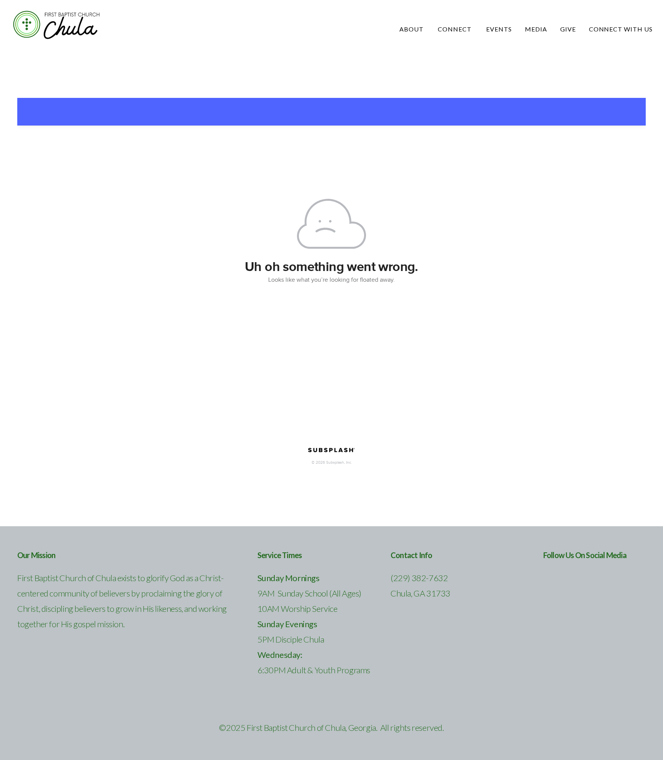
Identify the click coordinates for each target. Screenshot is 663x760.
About (412, 29)
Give (568, 29)
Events (499, 29)
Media (536, 29)
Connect (455, 29)
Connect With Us (621, 29)
